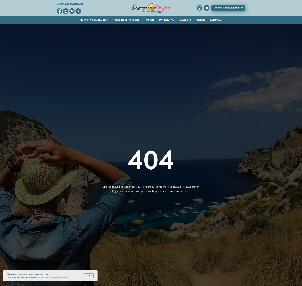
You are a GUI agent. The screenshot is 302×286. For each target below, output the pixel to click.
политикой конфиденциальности (54, 277)
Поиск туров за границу (94, 20)
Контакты (216, 20)
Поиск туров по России (126, 20)
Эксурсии (185, 20)
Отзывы (200, 20)
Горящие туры (167, 20)
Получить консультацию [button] (228, 8)
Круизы (150, 20)
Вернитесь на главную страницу (171, 191)
